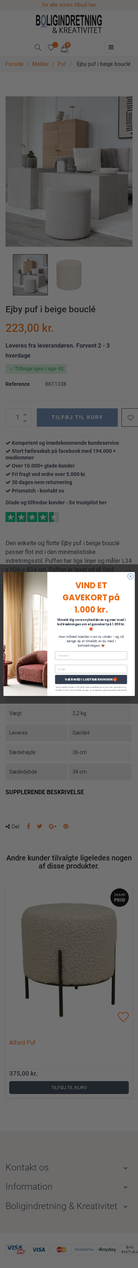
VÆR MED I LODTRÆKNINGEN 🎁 (91, 679)
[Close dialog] (130, 576)
